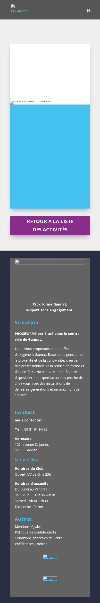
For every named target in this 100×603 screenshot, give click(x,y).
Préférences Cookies (31, 544)
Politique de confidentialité (35, 532)
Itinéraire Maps (26, 459)
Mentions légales (28, 526)
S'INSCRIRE (50, 202)
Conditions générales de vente (38, 538)
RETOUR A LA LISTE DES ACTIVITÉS (50, 225)
